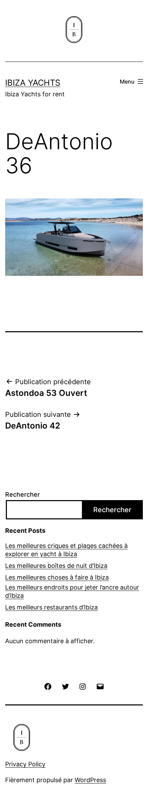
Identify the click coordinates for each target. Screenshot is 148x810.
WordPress (90, 780)
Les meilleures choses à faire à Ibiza (57, 577)
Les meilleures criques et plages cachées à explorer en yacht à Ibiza (66, 549)
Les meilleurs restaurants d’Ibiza (51, 607)
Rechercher (22, 494)
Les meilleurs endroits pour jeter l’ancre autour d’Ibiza (72, 591)
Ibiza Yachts (32, 83)
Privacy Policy (25, 764)
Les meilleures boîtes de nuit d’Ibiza (56, 565)
